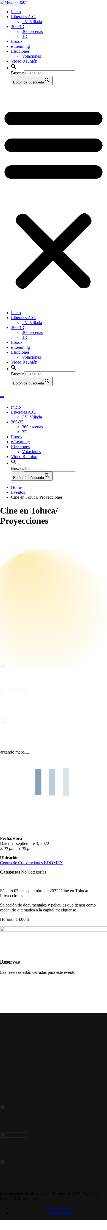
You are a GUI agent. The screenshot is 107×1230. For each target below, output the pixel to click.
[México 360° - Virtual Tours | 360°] (13, 2)
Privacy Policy (59, 1216)
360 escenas (32, 31)
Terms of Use (59, 1221)
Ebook (16, 41)
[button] (13, 67)
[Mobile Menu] (2, 397)
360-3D (17, 26)
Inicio (16, 11)
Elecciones (20, 51)
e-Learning (20, 46)
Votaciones (31, 56)
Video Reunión (24, 61)
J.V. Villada (32, 21)
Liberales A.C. (23, 16)
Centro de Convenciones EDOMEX (31, 867)
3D (24, 36)
